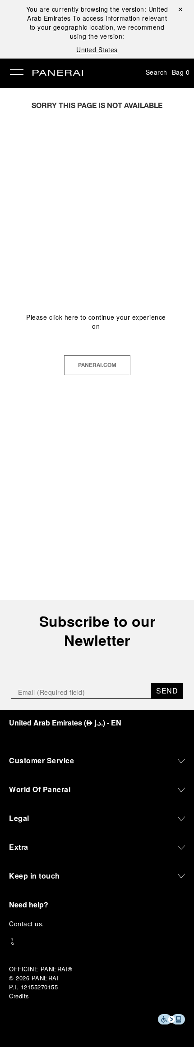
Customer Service (41, 760)
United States (97, 49)
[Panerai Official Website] (57, 73)
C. (26, 923)
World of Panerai (39, 789)
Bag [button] (181, 72)
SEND (167, 690)
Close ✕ (180, 9)
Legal (19, 818)
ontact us (28, 923)
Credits (19, 996)
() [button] (65, 722)
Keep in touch (34, 875)
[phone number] (97, 942)
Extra (18, 847)
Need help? (28, 904)
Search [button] (156, 72)
